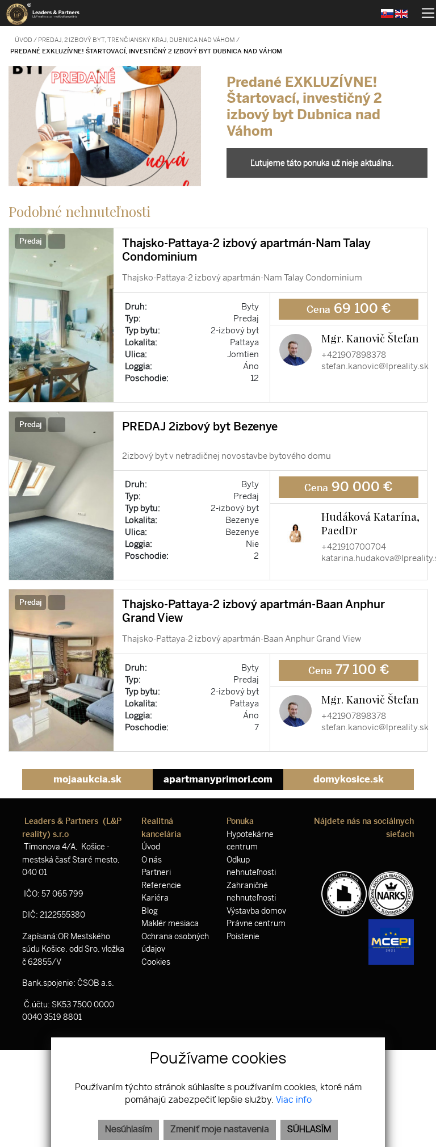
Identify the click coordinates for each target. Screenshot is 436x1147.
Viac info (294, 1100)
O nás (151, 860)
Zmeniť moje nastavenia (219, 1129)
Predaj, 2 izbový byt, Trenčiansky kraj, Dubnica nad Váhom (137, 40)
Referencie (161, 885)
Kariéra (155, 898)
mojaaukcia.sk (87, 779)
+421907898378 (353, 355)
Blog (149, 911)
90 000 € (348, 487)
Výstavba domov (256, 911)
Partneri (156, 872)
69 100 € (349, 308)
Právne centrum (256, 923)
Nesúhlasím (128, 1129)
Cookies (155, 962)
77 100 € (348, 669)
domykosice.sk (348, 779)
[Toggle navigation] (424, 13)
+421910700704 (353, 547)
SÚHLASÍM (309, 1129)
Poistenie (243, 936)
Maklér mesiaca (170, 923)
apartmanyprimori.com (218, 779)
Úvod (23, 40)
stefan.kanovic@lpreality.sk (375, 366)
